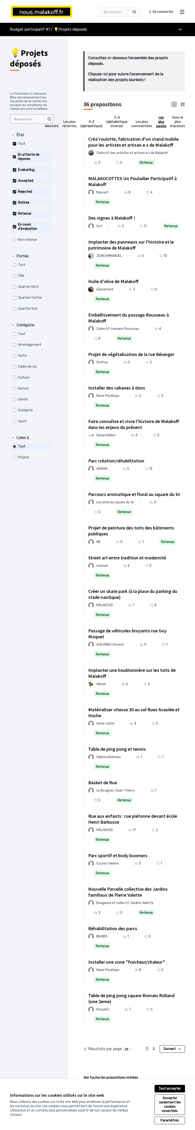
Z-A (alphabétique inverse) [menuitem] (116, 121)
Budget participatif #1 (30, 29)
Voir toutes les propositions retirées (110, 1078)
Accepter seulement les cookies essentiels (170, 1104)
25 (126, 1049)
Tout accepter (170, 1089)
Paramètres (170, 1120)
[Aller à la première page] (41, 12)
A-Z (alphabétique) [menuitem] (91, 124)
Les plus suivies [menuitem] (161, 121)
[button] (18, 135)
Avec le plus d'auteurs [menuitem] (177, 121)
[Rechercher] (134, 11)
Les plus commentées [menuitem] (141, 124)
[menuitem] (31, 119)
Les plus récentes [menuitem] (70, 124)
